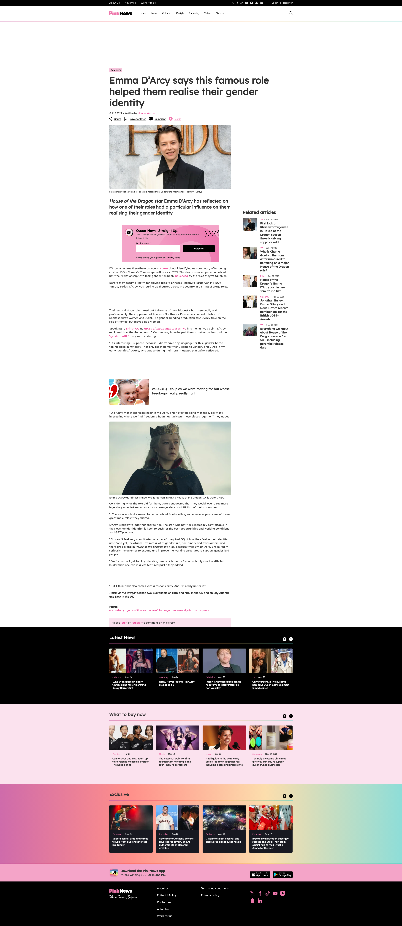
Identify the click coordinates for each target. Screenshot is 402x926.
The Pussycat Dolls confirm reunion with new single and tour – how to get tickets (175, 761)
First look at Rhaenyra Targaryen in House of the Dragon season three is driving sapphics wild (274, 233)
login (124, 622)
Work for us (164, 916)
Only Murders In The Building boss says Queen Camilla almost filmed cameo (270, 684)
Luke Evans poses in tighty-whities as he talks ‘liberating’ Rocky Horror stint (129, 684)
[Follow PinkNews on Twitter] (252, 894)
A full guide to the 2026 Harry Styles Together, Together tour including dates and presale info (224, 761)
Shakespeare (201, 610)
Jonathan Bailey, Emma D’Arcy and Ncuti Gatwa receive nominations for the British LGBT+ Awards (274, 310)
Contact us (164, 902)
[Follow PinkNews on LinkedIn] (261, 3)
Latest (143, 13)
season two (165, 328)
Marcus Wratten (147, 113)
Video (207, 13)
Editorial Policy (167, 895)
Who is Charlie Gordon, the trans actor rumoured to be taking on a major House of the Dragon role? (274, 261)
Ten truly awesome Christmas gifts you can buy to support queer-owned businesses (269, 761)
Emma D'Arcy (117, 610)
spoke (164, 268)
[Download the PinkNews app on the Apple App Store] (260, 874)
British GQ (132, 328)
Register (288, 2)
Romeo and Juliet (182, 610)
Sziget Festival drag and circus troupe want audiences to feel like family (130, 841)
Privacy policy (210, 895)
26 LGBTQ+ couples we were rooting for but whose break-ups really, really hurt (191, 391)
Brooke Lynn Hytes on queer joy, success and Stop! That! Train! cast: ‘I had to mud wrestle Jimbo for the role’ (270, 843)
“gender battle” (119, 336)
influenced (181, 275)
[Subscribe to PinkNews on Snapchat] (252, 901)
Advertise (130, 2)
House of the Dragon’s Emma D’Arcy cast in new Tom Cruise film (272, 285)
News (154, 13)
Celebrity (116, 70)
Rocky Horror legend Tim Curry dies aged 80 (177, 683)
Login (275, 2)
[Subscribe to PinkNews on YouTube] (275, 894)
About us (162, 888)
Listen (177, 118)
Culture (166, 13)
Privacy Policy (173, 257)
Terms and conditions (215, 888)
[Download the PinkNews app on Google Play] (283, 874)
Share (117, 118)
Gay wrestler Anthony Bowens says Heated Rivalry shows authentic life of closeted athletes (176, 843)
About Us (114, 2)
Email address (147, 243)
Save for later (138, 118)
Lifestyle (179, 13)
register (136, 622)
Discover (220, 13)
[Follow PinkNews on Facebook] (260, 894)
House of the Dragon (159, 610)
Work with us (148, 2)
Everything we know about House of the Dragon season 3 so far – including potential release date (274, 338)
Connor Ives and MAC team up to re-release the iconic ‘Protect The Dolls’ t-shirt (130, 761)
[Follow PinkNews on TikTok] (267, 894)
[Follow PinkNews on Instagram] (282, 894)
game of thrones (136, 610)
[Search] (291, 13)
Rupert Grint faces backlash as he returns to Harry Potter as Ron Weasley (223, 684)
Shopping (194, 13)
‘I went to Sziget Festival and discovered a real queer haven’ (224, 840)
